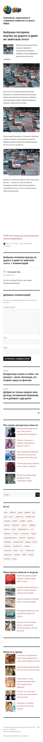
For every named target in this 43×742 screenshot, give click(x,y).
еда (5, 516)
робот (35, 542)
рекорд (27, 542)
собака (26, 546)
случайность (7, 246)
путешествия (18, 542)
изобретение (30, 516)
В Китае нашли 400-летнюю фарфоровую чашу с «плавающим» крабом (26, 478)
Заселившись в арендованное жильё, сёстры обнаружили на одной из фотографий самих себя (28, 658)
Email (6, 348)
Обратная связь (7, 736)
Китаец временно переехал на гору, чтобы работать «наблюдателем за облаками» (27, 431)
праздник (7, 542)
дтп (25, 243)
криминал (15, 525)
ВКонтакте (16, 736)
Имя (5, 338)
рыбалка (7, 546)
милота (7, 529)
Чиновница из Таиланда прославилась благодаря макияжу (25, 706)
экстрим (7, 559)
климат (15, 521)
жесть (11, 516)
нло (32, 529)
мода (14, 529)
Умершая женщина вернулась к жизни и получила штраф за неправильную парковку (27, 590)
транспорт (8, 554)
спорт (15, 550)
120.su (8, 243)
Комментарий (9, 307)
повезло (22, 537)
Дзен (21, 736)
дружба (27, 512)
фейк (24, 554)
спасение (7, 550)
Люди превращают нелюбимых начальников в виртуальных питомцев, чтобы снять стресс (27, 454)
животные (19, 516)
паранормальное (10, 537)
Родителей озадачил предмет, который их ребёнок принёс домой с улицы (27, 578)
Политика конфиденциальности (12, 731)
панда (33, 533)
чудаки (30, 554)
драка (20, 512)
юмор (14, 559)
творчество (29, 550)
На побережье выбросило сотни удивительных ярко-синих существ (28, 613)
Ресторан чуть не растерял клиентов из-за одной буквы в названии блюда (27, 694)
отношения (24, 533)
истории (7, 521)
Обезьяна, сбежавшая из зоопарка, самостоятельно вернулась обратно (25, 443)
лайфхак (32, 525)
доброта (13, 512)
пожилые (29, 243)
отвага (15, 533)
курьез (24, 525)
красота (7, 525)
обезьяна (7, 533)
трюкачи (17, 554)
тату (21, 550)
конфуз (22, 521)
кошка (30, 521)
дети (21, 243)
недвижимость (23, 529)
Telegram (26, 736)
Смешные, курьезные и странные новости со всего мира (19, 20)
